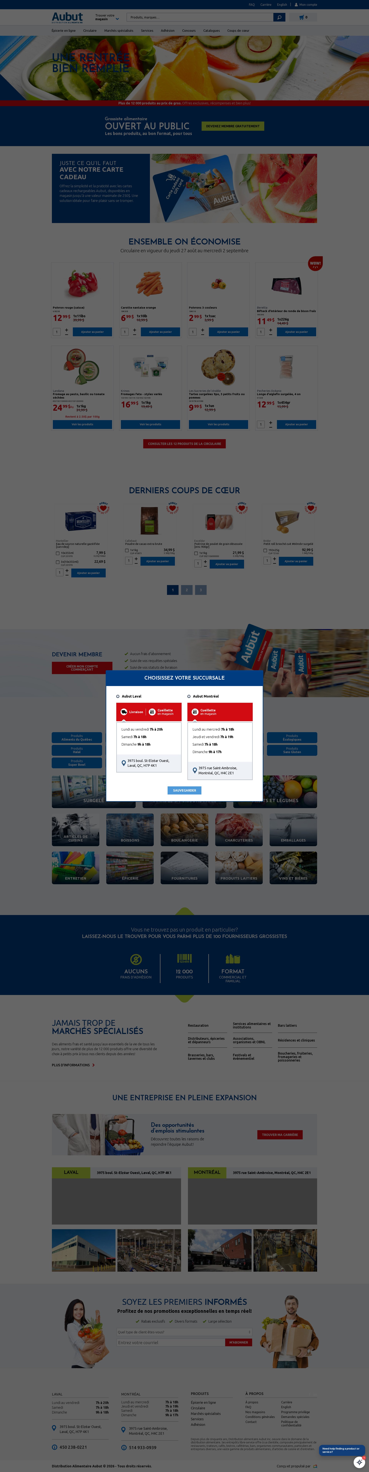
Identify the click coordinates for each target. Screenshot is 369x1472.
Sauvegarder (184, 790)
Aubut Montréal (206, 696)
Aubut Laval (131, 696)
